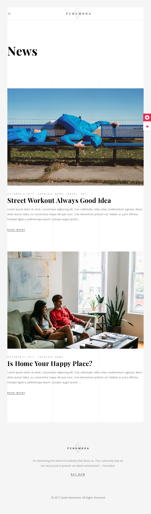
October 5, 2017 (21, 193)
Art (84, 193)
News (59, 193)
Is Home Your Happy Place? (49, 363)
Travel (72, 193)
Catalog (45, 193)
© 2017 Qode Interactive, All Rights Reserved (78, 497)
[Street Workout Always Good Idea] (78, 137)
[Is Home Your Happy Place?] (78, 300)
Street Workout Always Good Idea (59, 200)
